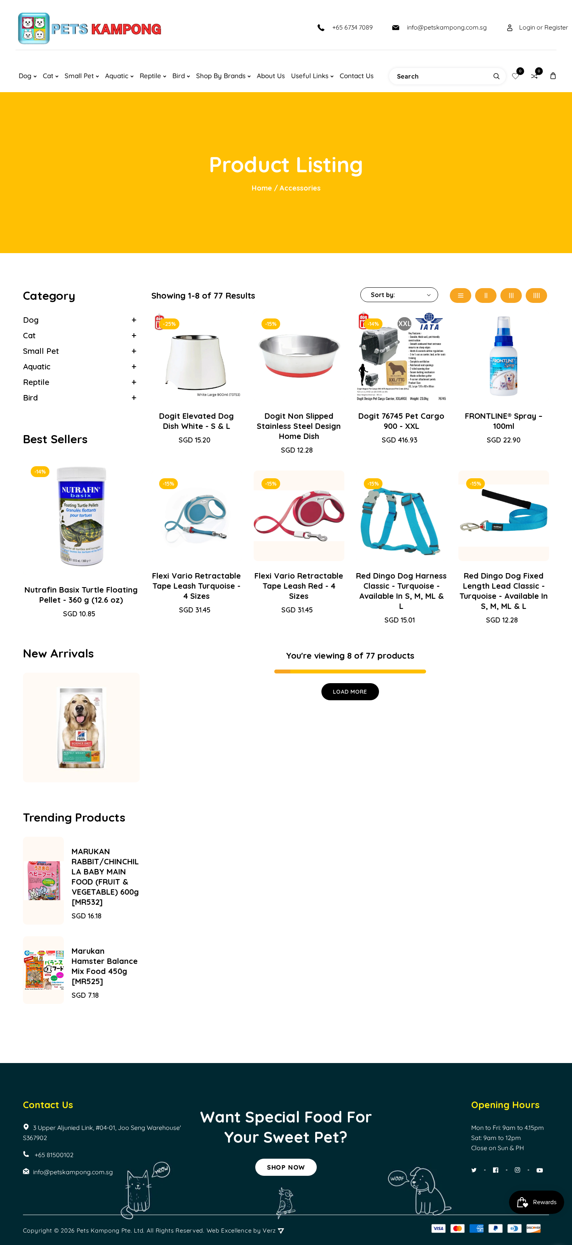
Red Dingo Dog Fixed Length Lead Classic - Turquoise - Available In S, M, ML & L (504, 591)
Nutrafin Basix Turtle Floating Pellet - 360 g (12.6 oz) (81, 595)
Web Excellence (229, 1230)
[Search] (496, 76)
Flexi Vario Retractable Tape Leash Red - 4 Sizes (298, 586)
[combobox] (447, 76)
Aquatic (37, 366)
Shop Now (286, 1167)
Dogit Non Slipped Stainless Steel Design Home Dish (299, 426)
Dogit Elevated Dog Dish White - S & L (196, 421)
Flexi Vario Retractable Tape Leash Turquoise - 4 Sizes (196, 586)
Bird (30, 397)
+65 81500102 (53, 1155)
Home (262, 188)
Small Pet (41, 351)
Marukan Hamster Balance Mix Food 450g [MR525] (105, 966)
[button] (552, 75)
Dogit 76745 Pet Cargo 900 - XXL (401, 421)
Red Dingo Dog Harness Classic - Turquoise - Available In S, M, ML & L (401, 591)
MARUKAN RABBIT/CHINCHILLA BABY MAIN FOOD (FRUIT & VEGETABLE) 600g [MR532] (105, 876)
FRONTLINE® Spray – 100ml (503, 421)
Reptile (36, 382)
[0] (515, 76)
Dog (31, 320)
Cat (29, 335)
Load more (350, 691)
